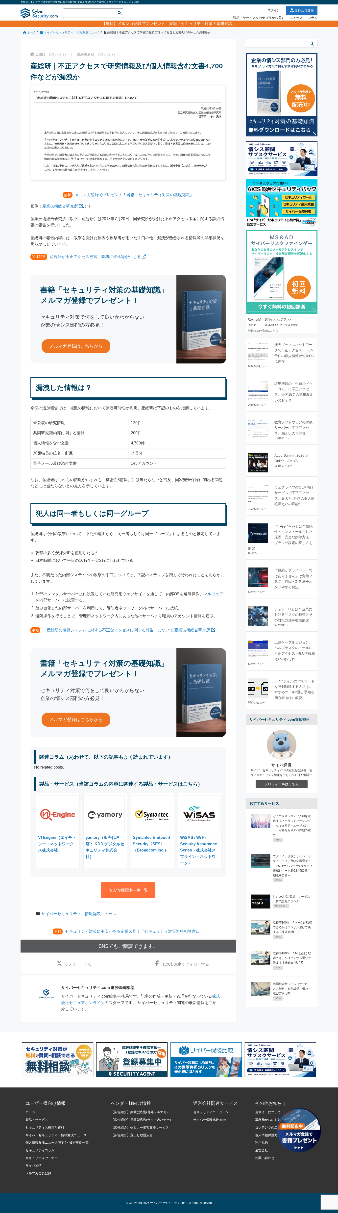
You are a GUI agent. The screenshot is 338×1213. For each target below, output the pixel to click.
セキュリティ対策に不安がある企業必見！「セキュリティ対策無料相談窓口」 (134, 931)
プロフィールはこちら (281, 784)
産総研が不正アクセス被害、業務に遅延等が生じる (95, 257)
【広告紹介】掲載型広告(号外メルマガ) (139, 1112)
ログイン (273, 10)
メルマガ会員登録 (38, 1173)
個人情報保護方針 (268, 1135)
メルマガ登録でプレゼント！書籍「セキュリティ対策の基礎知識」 (177, 24)
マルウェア (213, 594)
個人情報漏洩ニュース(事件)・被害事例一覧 (57, 1142)
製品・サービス (36, 1120)
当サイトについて (268, 1112)
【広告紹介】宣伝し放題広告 (132, 1135)
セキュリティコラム (39, 1150)
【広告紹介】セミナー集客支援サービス (140, 1127)
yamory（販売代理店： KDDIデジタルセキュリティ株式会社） (105, 847)
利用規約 (261, 1142)
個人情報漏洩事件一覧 (128, 890)
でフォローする (78, 964)
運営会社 (261, 1150)
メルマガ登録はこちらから (76, 346)
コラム (312, 17)
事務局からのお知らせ (271, 1120)
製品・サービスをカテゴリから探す (259, 17)
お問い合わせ (264, 1158)
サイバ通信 (33, 1165)
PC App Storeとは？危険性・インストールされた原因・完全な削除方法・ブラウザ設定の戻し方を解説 (280, 537)
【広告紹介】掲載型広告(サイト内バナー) (141, 1120)
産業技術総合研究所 (60, 206)
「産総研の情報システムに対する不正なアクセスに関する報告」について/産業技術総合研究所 (126, 630)
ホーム (30, 1112)
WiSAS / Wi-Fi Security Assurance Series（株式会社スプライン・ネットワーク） (198, 850)
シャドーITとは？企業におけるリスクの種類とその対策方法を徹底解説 (293, 614)
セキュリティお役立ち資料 (44, 1127)
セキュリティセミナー (41, 1158)
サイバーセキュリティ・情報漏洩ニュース (79, 914)
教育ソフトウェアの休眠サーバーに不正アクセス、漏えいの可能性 (293, 427)
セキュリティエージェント (212, 1112)
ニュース (296, 17)
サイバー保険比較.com (209, 1120)
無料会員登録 (304, 10)
